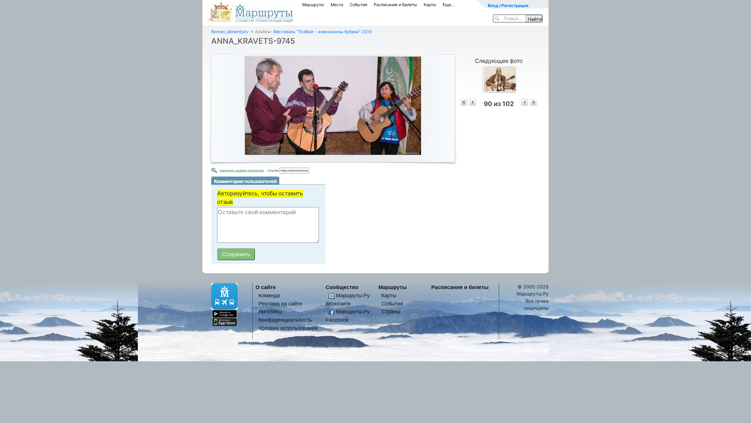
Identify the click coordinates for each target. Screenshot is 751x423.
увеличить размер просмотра (242, 170)
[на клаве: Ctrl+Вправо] (524, 102)
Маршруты (313, 4)
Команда (269, 295)
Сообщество (342, 287)
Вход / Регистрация (508, 5)
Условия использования (288, 328)
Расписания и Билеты (395, 4)
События (358, 4)
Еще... (448, 4)
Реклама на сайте (280, 304)
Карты (430, 4)
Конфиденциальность (285, 320)
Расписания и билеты (459, 287)
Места (337, 4)
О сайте (266, 287)
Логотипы (270, 311)
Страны (390, 311)
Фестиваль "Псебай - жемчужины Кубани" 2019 (322, 31)
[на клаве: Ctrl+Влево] (472, 102)
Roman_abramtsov (229, 31)
